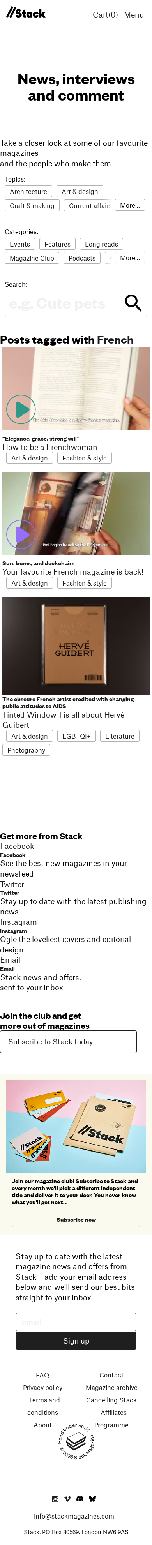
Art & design (80, 191)
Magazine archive (112, 1387)
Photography (26, 750)
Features (57, 244)
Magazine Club (32, 258)
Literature (119, 736)
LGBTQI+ (76, 736)
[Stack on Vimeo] (67, 1499)
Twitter (9, 892)
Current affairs (90, 205)
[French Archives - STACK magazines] (25, 12)
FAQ (42, 1375)
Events (20, 244)
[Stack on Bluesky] (92, 1499)
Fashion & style (84, 458)
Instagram (13, 930)
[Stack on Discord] (80, 1499)
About (43, 1425)
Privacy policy (42, 1387)
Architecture (28, 191)
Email (7, 968)
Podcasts (82, 258)
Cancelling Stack (111, 1400)
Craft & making (32, 205)
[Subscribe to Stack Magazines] (76, 1083)
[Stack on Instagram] (55, 1499)
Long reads (101, 244)
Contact (111, 1375)
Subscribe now (76, 1219)
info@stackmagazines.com (74, 1516)
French (115, 338)
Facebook (13, 854)
